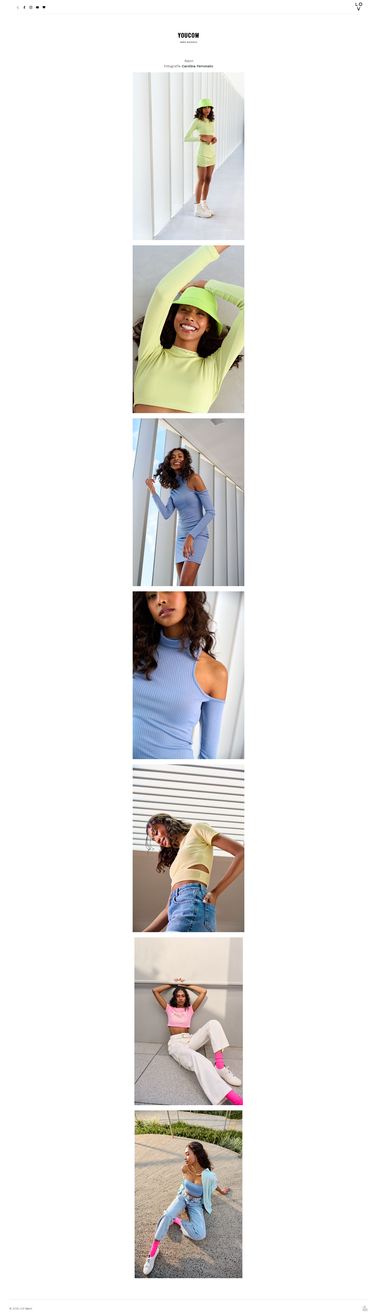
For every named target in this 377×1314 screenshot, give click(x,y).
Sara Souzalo (188, 42)
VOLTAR (364, 720)
